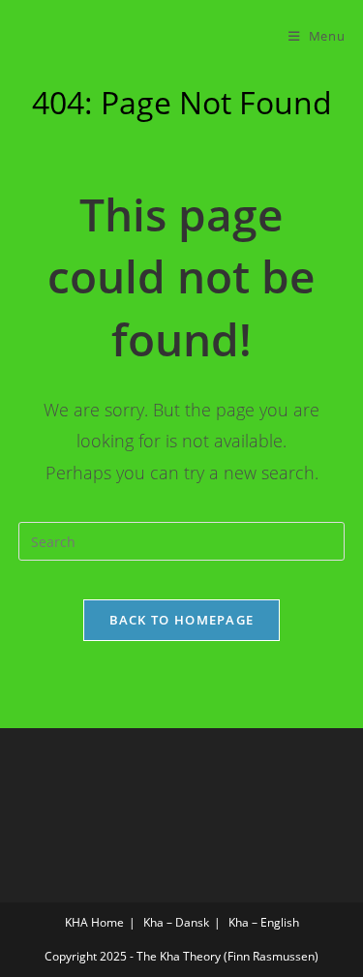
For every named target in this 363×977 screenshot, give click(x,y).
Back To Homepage (182, 619)
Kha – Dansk (176, 922)
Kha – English (263, 922)
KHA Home (94, 922)
